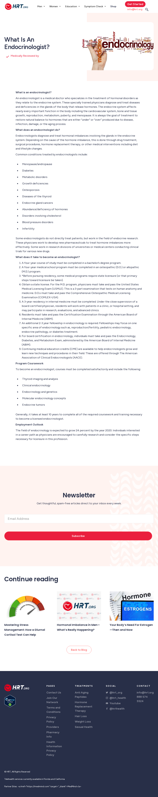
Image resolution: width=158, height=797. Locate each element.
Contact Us (53, 692)
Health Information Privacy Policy (54, 748)
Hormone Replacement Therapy (83, 706)
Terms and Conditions (53, 710)
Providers (52, 727)
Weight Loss (83, 721)
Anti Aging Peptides (81, 695)
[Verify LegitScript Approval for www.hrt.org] (10, 701)
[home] (16, 6)
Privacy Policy (51, 719)
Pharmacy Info (52, 734)
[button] (41, 6)
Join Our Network (52, 700)
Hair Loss (81, 716)
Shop (113, 6)
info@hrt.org (134, 9)
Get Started (135, 4)
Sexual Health (84, 727)
